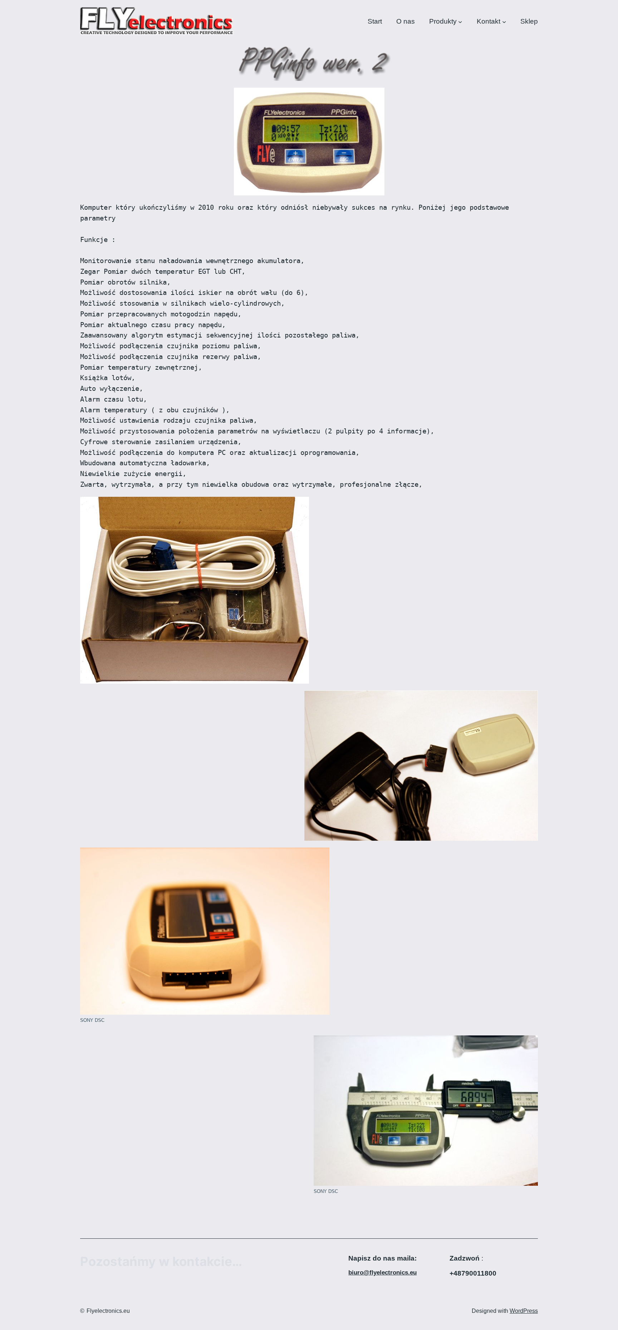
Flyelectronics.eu (108, 1311)
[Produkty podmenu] (460, 21)
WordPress (524, 1311)
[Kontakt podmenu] (504, 21)
